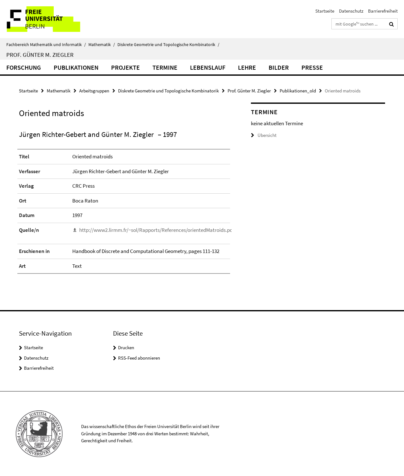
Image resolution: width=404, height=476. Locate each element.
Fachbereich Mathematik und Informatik (46, 44)
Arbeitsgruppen (94, 91)
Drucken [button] (126, 347)
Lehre (247, 67)
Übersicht (267, 135)
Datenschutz (351, 11)
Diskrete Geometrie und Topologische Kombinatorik (168, 44)
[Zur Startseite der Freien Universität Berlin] (53, 19)
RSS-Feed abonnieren (139, 358)
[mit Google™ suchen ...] (391, 24)
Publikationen (76, 67)
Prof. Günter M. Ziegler (40, 54)
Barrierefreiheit (383, 11)
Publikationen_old (298, 91)
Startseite (324, 11)
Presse (312, 67)
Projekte (125, 67)
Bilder (279, 67)
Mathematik (101, 44)
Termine (164, 67)
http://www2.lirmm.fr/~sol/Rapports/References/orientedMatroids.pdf (156, 229)
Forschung (23, 67)
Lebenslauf (207, 67)
